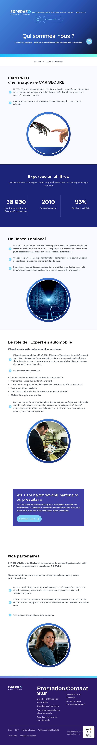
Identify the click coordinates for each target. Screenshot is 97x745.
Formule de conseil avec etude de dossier (48, 711)
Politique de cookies (28, 735)
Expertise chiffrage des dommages (47, 700)
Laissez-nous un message (73, 696)
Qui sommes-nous (55, 61)
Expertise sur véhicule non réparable (47, 719)
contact (71, 12)
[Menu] (92, 727)
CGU (17, 730)
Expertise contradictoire (48, 706)
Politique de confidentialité (48, 730)
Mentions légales (28, 730)
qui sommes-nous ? (41, 12)
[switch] (88, 735)
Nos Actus (81, 12)
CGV (10, 730)
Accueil (37, 61)
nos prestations (58, 12)
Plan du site (12, 735)
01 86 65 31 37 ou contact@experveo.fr (75, 703)
